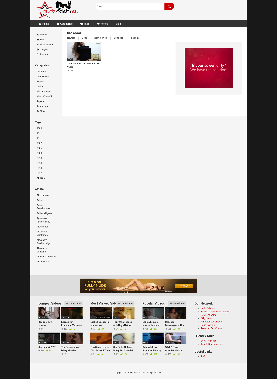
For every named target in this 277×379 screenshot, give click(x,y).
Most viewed (46, 44)
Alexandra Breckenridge (43, 242)
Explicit (40, 81)
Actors (104, 23)
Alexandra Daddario (42, 250)
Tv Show (41, 111)
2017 (39, 173)
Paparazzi (42, 101)
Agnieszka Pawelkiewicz (43, 220)
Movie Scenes (44, 91)
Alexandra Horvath (46, 256)
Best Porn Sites (208, 340)
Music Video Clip (45, 96)
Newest (43, 34)
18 (38, 138)
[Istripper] (209, 68)
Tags (86, 23)
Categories (66, 23)
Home (45, 23)
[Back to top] (266, 369)
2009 (39, 153)
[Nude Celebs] (57, 10)
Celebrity (41, 71)
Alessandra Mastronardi (43, 233)
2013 (39, 163)
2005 (39, 148)
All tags (41, 178)
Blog (118, 23)
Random (44, 54)
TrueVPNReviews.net (211, 344)
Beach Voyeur (208, 325)
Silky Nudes (206, 318)
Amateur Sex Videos (211, 321)
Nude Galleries (208, 308)
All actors (42, 261)
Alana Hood (42, 226)
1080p (40, 128)
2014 (39, 168)
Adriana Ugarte (44, 213)
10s (38, 133)
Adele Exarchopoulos (44, 207)
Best (42, 39)
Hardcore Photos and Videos (215, 311)
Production (42, 106)
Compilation (43, 76)
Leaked (40, 86)
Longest (43, 49)
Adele (40, 200)
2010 (39, 158)
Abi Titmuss (43, 195)
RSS (203, 356)
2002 (39, 143)
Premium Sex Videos (211, 328)
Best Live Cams (208, 315)
